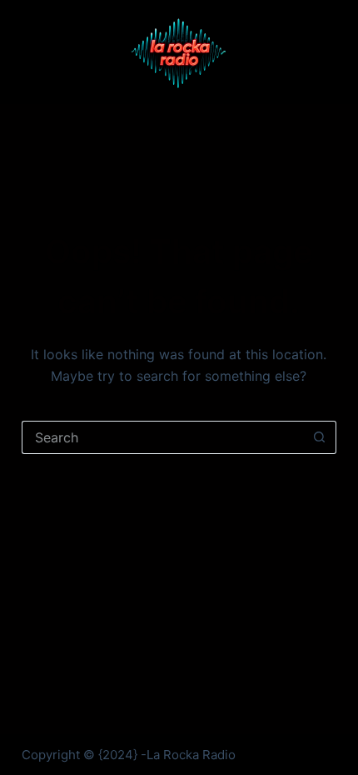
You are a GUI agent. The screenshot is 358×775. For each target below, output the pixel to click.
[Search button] (319, 437)
